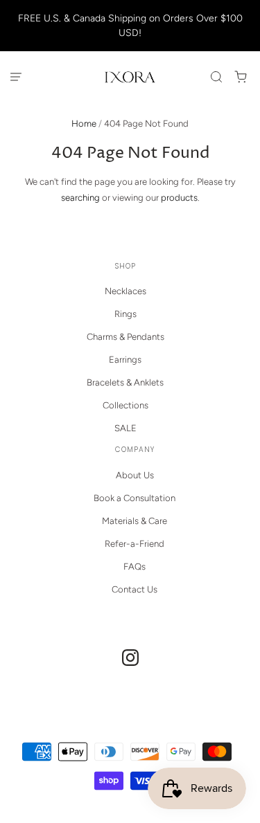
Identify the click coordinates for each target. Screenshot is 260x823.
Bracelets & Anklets (125, 382)
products (179, 197)
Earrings (125, 359)
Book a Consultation (134, 498)
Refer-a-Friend (134, 544)
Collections (125, 405)
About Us (135, 475)
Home (83, 123)
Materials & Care (134, 521)
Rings (125, 314)
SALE (125, 428)
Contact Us (134, 589)
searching (80, 197)
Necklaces (125, 291)
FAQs (134, 566)
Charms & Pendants (125, 337)
